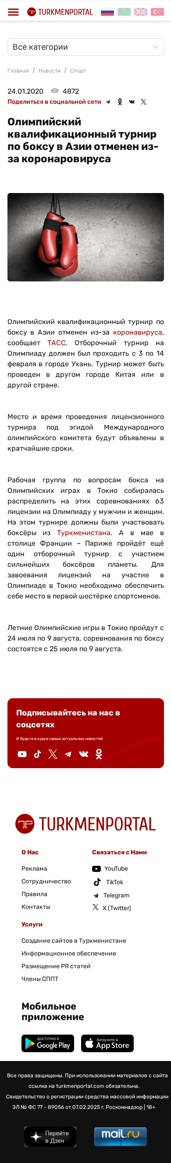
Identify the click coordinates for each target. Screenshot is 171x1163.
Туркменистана (83, 533)
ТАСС (56, 343)
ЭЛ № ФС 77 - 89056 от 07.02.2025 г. (58, 1107)
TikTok (114, 882)
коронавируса (137, 332)
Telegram (116, 895)
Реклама (34, 868)
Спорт (78, 70)
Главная (18, 70)
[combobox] (81, 47)
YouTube (116, 868)
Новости (50, 70)
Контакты (35, 907)
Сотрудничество (46, 881)
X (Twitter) (117, 908)
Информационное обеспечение (68, 953)
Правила (34, 894)
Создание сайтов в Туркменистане (73, 940)
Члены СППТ (39, 979)
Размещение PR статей (56, 966)
